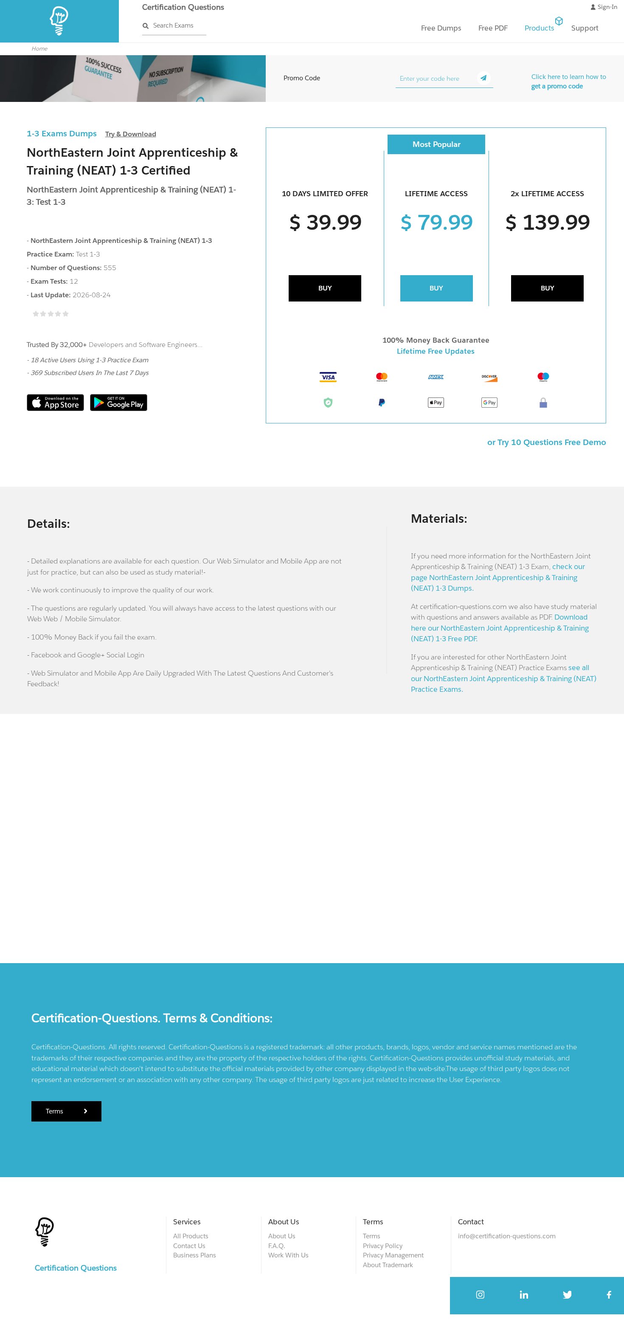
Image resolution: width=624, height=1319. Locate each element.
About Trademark (388, 1265)
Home (39, 48)
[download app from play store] (118, 408)
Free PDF (493, 28)
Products (539, 28)
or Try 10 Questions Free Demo (546, 442)
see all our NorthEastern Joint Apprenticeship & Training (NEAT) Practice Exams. (503, 678)
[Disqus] (312, 837)
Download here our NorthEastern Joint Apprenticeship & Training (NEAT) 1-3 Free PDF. (500, 627)
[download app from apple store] (56, 408)
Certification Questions (183, 7)
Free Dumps (441, 28)
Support (585, 28)
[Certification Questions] (60, 41)
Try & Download (130, 134)
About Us (281, 1236)
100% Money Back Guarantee (435, 340)
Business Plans (194, 1255)
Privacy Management (393, 1255)
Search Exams (173, 25)
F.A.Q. (276, 1246)
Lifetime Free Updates (436, 351)
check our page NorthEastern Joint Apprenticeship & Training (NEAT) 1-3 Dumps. (498, 577)
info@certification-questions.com (507, 1236)
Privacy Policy (382, 1246)
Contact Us (189, 1246)
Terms (55, 1111)
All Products (190, 1236)
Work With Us (288, 1255)
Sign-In (608, 7)
